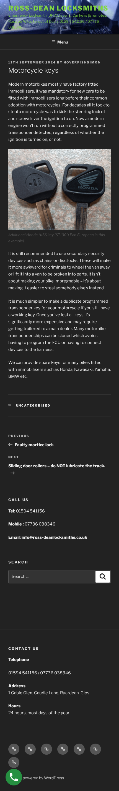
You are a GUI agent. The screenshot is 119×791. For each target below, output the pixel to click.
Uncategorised (33, 405)
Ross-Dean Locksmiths (58, 8)
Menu (62, 42)
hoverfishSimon (82, 62)
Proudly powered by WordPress (36, 777)
